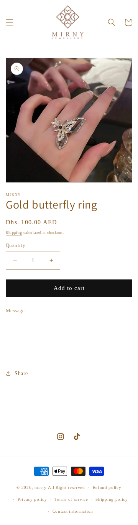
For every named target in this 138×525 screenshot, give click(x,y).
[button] (9, 22)
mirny (40, 487)
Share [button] (21, 373)
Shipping (14, 232)
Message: (16, 310)
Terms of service (71, 499)
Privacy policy (32, 499)
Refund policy (107, 487)
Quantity (15, 245)
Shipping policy (111, 499)
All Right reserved (66, 487)
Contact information (73, 511)
